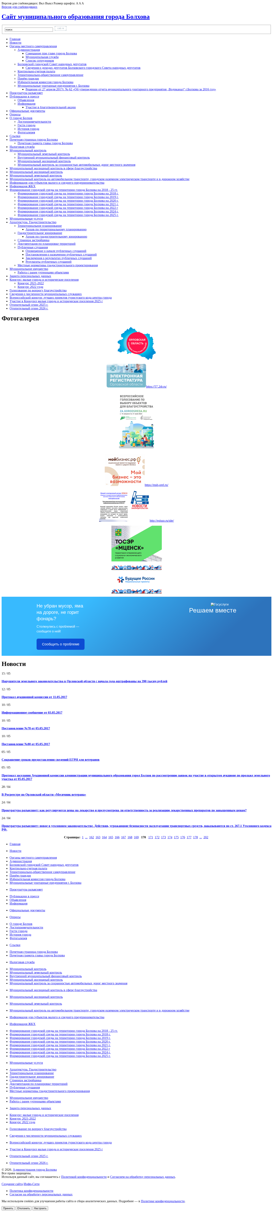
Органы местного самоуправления (33, 857)
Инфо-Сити (32, 1184)
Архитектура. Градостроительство (33, 1069)
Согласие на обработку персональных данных (41, 1194)
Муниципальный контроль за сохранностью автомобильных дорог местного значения (76, 164)
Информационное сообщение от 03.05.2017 (32, 712)
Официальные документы (27, 910)
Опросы (15, 917)
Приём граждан (28, 78)
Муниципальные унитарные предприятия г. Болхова (45, 882)
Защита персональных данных (30, 1108)
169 (136, 837)
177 (189, 837)
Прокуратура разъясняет (26, 889)
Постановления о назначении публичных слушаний (61, 254)
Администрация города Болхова (35, 1169)
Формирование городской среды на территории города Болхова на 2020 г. (68, 200)
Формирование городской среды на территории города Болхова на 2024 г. (68, 211)
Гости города (26, 125)
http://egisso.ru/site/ (162, 520)
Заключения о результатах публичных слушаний (59, 258)
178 (195, 837)
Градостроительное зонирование (32, 1076)
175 (176, 837)
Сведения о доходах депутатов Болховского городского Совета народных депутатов (83, 67)
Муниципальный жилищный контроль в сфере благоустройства (53, 990)
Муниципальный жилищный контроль (44, 161)
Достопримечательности (34, 121)
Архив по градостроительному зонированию (56, 236)
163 (98, 837)
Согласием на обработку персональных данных (142, 1176)
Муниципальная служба (42, 57)
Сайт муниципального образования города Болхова (76, 16)
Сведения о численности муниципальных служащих (46, 1135)
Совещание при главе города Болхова (51, 53)
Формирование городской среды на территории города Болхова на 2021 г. (68, 204)
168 (130, 837)
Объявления (26, 100)
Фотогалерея (26, 132)
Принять (8, 1208)
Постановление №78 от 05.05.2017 (26, 728)
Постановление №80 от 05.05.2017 (26, 744)
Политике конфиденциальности (163, 1201)
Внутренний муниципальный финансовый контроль (54, 157)
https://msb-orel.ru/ (156, 485)
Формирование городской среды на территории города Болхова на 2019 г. (68, 197)
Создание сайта (12, 1184)
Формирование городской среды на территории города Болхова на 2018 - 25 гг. (64, 1030)
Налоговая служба (22, 962)
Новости (15, 850)
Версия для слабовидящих (19, 7)
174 (169, 837)
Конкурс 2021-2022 (31, 283)
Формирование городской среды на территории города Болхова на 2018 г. (68, 193)
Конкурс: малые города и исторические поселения (44, 1115)
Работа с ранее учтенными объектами (43, 272)
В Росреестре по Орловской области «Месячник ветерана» (44, 794)
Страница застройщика (33, 240)
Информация (18, 903)
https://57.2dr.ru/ (156, 386)
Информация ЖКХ (23, 1024)
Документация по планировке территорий (47, 243)
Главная (15, 844)
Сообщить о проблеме (60, 644)
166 (117, 837)
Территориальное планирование (32, 1073)
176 (182, 837)
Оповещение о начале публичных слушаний (56, 251)
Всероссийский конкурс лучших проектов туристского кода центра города (61, 1142)
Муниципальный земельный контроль (44, 154)
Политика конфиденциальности (31, 1190)
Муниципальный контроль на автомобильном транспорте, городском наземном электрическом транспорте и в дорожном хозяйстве (99, 1010)
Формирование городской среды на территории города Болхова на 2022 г (68, 207)
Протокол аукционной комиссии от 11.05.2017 (34, 697)
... (86, 837)
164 (104, 837)
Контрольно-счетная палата (36, 71)
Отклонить (23, 1208)
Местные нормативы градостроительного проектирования (58, 265)
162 (91, 837)
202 (205, 837)
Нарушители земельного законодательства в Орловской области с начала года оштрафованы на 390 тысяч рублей (84, 681)
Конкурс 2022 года (30, 286)
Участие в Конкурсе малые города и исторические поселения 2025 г (56, 1149)
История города (28, 128)
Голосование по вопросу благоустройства (38, 1129)
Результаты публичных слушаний (49, 261)
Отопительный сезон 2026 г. (29, 1163)
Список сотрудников (40, 60)
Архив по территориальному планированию (56, 229)
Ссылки (15, 945)
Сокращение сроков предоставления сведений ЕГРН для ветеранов (51, 759)
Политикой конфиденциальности (84, 1176)
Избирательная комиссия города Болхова (45, 82)
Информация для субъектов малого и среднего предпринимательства (57, 1017)
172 (157, 837)
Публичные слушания (25, 1087)
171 (150, 837)
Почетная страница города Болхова (34, 951)
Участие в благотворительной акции (51, 107)
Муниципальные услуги (26, 1062)
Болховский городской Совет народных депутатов (44, 864)
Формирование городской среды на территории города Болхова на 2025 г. (68, 215)
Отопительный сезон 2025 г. (29, 1156)
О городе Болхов (21, 924)
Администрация (21, 861)
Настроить (40, 1208)
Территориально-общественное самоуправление (50, 75)
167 (123, 837)
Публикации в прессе (24, 896)
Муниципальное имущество (29, 1097)
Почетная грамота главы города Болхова (45, 143)
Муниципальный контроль (28, 969)
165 (110, 837)
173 (163, 837)
